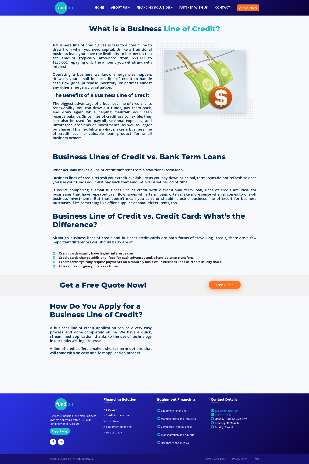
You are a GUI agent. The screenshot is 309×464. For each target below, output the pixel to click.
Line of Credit (114, 432)
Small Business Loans (119, 415)
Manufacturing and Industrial (179, 418)
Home (99, 7)
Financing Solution (153, 7)
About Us (119, 7)
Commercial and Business (176, 426)
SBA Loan (111, 409)
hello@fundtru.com (226, 410)
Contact (222, 7)
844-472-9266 (223, 414)
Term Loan (112, 421)
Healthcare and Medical (175, 443)
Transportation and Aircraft (177, 434)
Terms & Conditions (215, 458)
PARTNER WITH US (193, 7)
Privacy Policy (239, 458)
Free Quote (225, 285)
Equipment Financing (119, 426)
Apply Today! (60, 431)
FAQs (256, 458)
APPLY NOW (248, 8)
